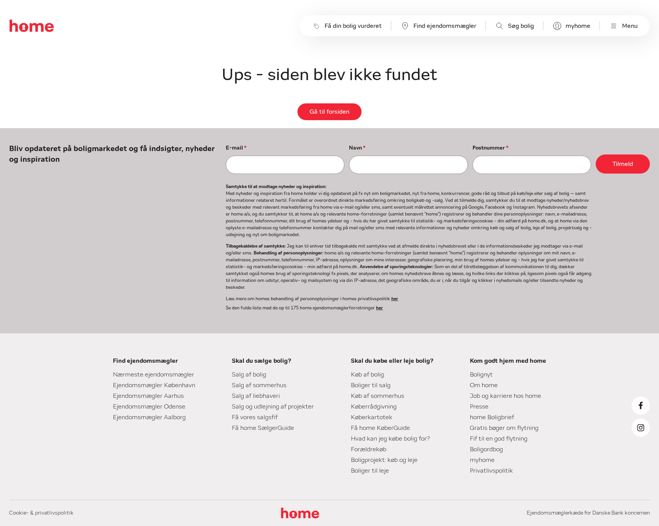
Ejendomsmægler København (154, 385)
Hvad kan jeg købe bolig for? (390, 439)
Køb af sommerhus (377, 396)
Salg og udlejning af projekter (273, 407)
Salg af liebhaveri (256, 396)
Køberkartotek (371, 417)
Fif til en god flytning (498, 439)
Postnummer (490, 148)
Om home (484, 385)
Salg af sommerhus (259, 385)
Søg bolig (521, 26)
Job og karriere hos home (505, 396)
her (394, 298)
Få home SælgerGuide (263, 428)
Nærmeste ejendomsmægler (153, 375)
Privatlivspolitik (491, 471)
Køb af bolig (367, 375)
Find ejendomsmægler (444, 26)
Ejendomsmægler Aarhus (148, 396)
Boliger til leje (370, 471)
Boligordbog (486, 449)
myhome (578, 26)
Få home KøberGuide (380, 428)
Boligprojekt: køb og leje (384, 460)
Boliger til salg (371, 385)
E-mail (236, 148)
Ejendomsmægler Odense (149, 407)
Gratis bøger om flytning (504, 428)
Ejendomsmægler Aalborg (149, 417)
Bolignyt (481, 375)
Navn (357, 148)
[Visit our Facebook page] (641, 405)
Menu (630, 26)
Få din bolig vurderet (353, 26)
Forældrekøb (368, 449)
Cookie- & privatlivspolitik (41, 513)
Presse (479, 407)
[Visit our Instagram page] (641, 427)
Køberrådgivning (374, 407)
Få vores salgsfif (255, 417)
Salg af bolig (249, 375)
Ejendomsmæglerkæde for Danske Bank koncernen (588, 513)
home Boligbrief (492, 417)
